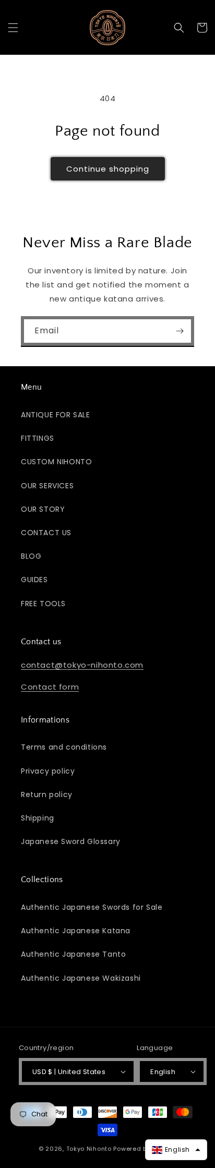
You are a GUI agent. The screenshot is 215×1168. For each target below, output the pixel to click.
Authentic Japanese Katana (75, 930)
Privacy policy (48, 771)
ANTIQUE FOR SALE (55, 415)
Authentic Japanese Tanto (73, 954)
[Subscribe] (179, 331)
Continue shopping (107, 168)
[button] (13, 27)
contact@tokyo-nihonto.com (82, 664)
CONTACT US (46, 532)
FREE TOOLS (43, 603)
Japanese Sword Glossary (71, 841)
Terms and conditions (64, 747)
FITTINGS (37, 438)
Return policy (47, 794)
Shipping (37, 818)
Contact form (50, 686)
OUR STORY (43, 509)
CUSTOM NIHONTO (56, 461)
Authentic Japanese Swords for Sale (91, 907)
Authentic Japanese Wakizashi (81, 978)
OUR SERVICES (47, 485)
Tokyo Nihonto (89, 1149)
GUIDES (34, 579)
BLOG (31, 556)
